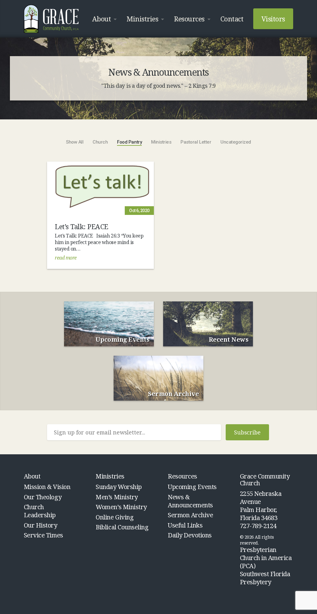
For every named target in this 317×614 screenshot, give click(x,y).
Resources (189, 18)
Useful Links (185, 525)
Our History (40, 525)
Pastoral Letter (195, 142)
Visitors (273, 18)
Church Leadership (40, 511)
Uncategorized (235, 142)
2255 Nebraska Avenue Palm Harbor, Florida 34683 (261, 506)
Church (100, 142)
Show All (74, 142)
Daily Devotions (190, 535)
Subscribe (247, 432)
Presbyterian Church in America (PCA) (266, 557)
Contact (232, 18)
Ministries (142, 18)
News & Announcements (190, 501)
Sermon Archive (190, 515)
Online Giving (114, 517)
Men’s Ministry (116, 497)
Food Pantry (129, 142)
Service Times (43, 535)
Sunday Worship (118, 487)
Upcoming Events (192, 487)
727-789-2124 (258, 526)
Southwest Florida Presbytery (265, 578)
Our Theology (42, 497)
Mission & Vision (47, 487)
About (101, 18)
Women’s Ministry (121, 507)
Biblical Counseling (122, 527)
